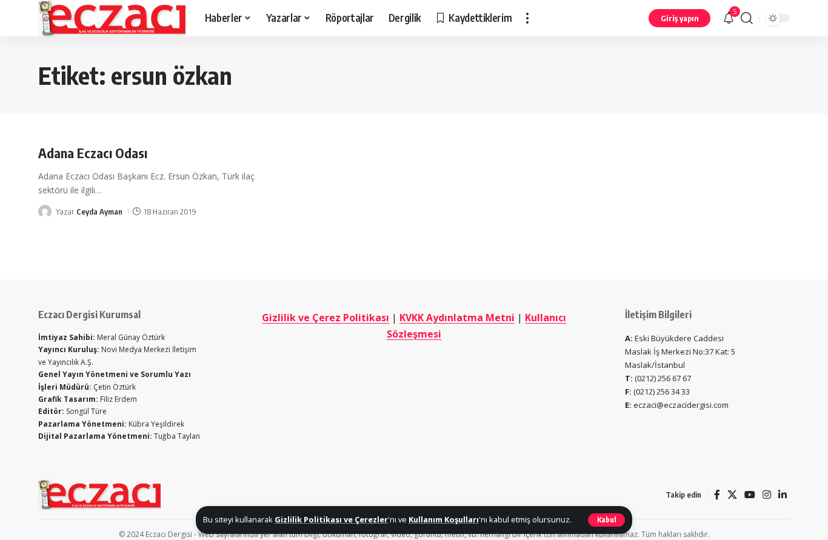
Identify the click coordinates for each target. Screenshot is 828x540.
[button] (606, 520)
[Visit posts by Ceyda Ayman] (45, 211)
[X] (732, 495)
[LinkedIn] (782, 495)
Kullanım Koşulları (444, 519)
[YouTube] (749, 495)
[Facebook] (717, 495)
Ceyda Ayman (99, 211)
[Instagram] (767, 495)
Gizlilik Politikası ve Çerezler (331, 519)
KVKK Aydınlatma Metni (457, 317)
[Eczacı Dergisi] (111, 18)
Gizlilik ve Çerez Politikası (325, 317)
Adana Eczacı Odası (92, 152)
